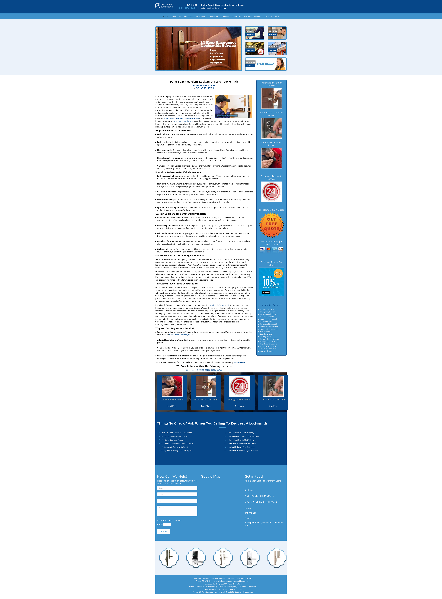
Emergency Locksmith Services (271, 177)
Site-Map (232, 589)
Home (165, 16)
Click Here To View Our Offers (271, 263)
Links (240, 589)
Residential (188, 16)
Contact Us (236, 16)
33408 (207, 370)
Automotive (176, 16)
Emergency (200, 16)
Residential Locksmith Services (271, 84)
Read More (172, 406)
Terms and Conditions (252, 16)
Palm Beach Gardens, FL (204, 85)
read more (250, 35)
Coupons (225, 16)
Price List (268, 16)
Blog (277, 16)
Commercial (213, 16)
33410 (189, 370)
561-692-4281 (188, 7)
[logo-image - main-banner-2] (198, 48)
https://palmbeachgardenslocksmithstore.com (231, 581)
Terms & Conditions (211, 589)
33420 (219, 370)
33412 (213, 370)
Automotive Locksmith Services (271, 143)
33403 (201, 370)
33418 (195, 370)
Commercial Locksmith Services (271, 114)
